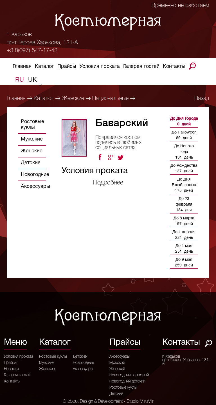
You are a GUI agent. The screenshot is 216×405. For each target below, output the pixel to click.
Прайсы (66, 66)
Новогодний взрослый (129, 375)
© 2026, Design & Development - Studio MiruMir (108, 402)
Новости (11, 369)
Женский (117, 369)
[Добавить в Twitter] (121, 157)
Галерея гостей (141, 66)
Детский (116, 394)
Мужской (117, 363)
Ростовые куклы (32, 124)
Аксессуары (35, 186)
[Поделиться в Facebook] (99, 157)
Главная (22, 66)
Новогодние (35, 174)
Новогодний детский (127, 381)
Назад (201, 98)
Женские (73, 98)
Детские (30, 163)
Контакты (174, 66)
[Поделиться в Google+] (110, 157)
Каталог (44, 66)
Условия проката (100, 66)
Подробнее (108, 183)
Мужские (32, 139)
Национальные (110, 98)
